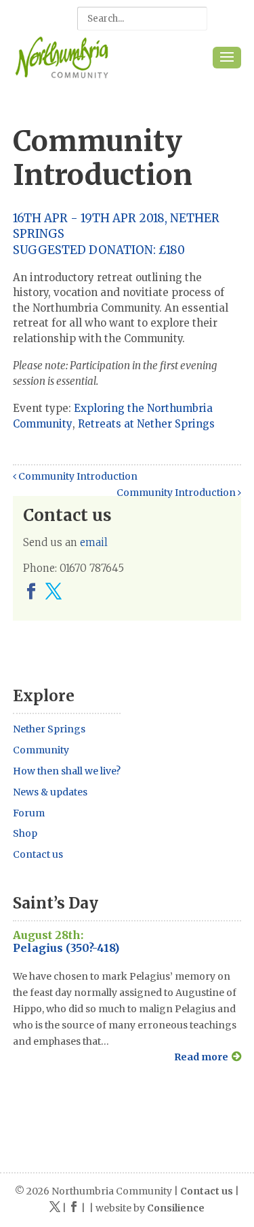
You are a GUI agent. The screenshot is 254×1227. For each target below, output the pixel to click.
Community (41, 750)
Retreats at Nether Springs (146, 423)
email (94, 542)
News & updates (50, 792)
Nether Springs (49, 729)
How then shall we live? (67, 771)
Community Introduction (76, 476)
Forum (29, 813)
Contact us (38, 854)
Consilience (176, 1208)
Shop (25, 833)
